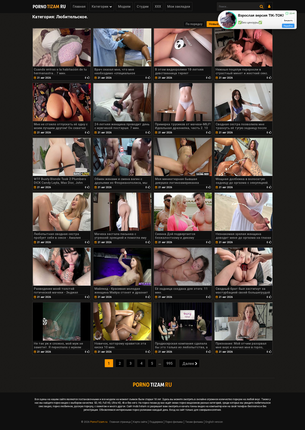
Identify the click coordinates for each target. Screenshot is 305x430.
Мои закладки (178, 7)
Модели (124, 7)
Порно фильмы (174, 421)
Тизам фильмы (194, 421)
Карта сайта (140, 421)
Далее (188, 363)
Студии (143, 7)
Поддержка (156, 421)
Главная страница (120, 421)
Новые (213, 24)
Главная (79, 7)
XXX (158, 7)
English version (214, 421)
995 (169, 363)
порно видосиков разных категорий (200, 402)
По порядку (194, 24)
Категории (100, 7)
